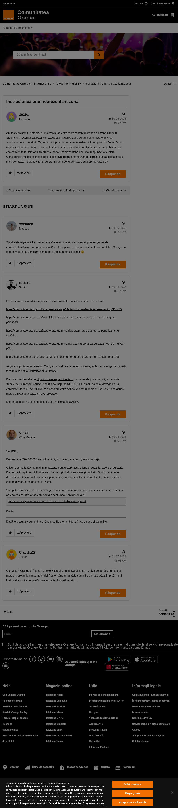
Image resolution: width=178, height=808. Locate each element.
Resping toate (132, 793)
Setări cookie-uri (133, 784)
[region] (89, 793)
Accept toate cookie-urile (132, 802)
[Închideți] (172, 792)
